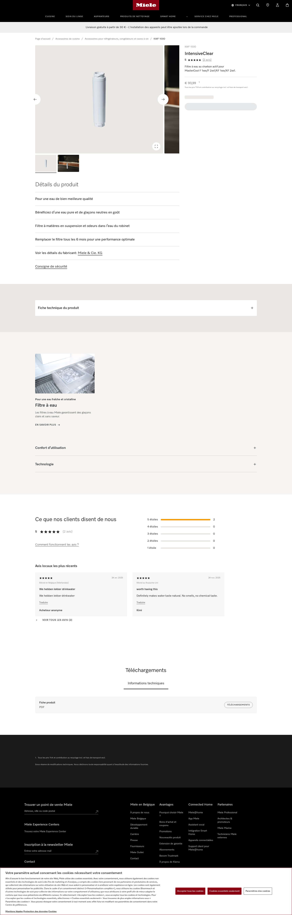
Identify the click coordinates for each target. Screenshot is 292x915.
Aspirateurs (101, 17)
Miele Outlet (137, 852)
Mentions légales (14, 911)
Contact (134, 858)
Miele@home (195, 812)
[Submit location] (96, 811)
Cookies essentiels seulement (224, 891)
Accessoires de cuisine (67, 39)
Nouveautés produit (170, 837)
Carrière (134, 834)
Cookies (52, 911)
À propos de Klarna (169, 862)
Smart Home (168, 17)
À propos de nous (139, 812)
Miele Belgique (138, 818)
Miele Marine (224, 828)
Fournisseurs (137, 846)
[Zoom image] (156, 146)
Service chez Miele (206, 17)
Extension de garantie (170, 843)
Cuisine (50, 17)
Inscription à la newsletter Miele (48, 844)
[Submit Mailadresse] (96, 851)
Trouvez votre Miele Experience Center (45, 831)
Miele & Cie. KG (90, 253)
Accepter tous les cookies (190, 891)
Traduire (43, 602)
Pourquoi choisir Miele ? (171, 814)
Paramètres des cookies (258, 891)
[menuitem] (52, 16)
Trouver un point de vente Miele (48, 804)
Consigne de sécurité (51, 266)
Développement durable (138, 826)
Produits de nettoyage (135, 17)
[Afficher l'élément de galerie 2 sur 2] (68, 164)
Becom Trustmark (168, 856)
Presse (134, 840)
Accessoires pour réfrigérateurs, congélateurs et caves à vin (117, 39)
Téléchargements (238, 705)
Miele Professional (227, 812)
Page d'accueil (42, 39)
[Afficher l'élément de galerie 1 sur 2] (45, 164)
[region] (107, 99)
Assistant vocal (196, 825)
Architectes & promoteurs (224, 820)
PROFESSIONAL (238, 17)
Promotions (165, 831)
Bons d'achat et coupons (167, 824)
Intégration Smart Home (197, 832)
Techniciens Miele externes (227, 836)
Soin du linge (74, 17)
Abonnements (166, 850)
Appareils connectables (200, 840)
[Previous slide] (35, 99)
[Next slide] (163, 99)
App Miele (193, 818)
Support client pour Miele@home (198, 848)
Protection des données (35, 911)
